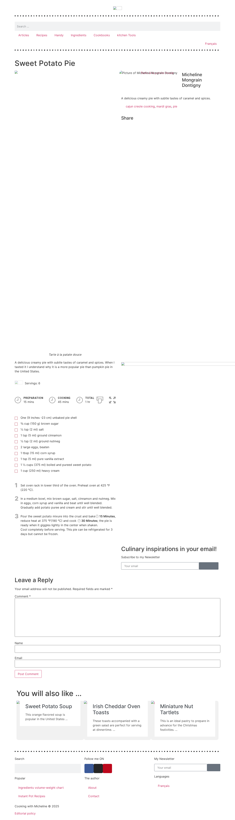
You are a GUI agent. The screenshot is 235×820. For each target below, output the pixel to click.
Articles (23, 35)
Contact (93, 796)
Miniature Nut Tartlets (176, 709)
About (92, 787)
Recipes (41, 35)
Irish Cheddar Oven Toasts (116, 709)
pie (175, 106)
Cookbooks (102, 35)
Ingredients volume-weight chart (41, 787)
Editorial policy (25, 813)
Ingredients (78, 35)
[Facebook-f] (89, 768)
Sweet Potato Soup (48, 706)
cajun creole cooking (140, 106)
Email (18, 657)
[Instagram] (98, 768)
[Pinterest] (107, 768)
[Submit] (208, 566)
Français (211, 43)
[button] (122, 126)
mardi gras (163, 106)
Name (19, 643)
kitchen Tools (126, 35)
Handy (59, 35)
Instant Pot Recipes (31, 796)
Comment (23, 596)
